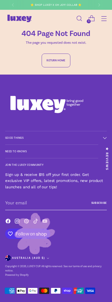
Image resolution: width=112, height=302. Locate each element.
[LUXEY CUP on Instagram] (17, 222)
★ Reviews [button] (107, 158)
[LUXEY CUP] (19, 18)
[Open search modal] (79, 18)
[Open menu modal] (104, 18)
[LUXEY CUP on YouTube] (45, 222)
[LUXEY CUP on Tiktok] (36, 222)
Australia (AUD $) (28, 258)
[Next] (99, 5)
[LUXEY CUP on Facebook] (8, 222)
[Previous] (13, 5)
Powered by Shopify (17, 275)
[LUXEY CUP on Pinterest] (27, 222)
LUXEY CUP (33, 266)
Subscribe (99, 203)
